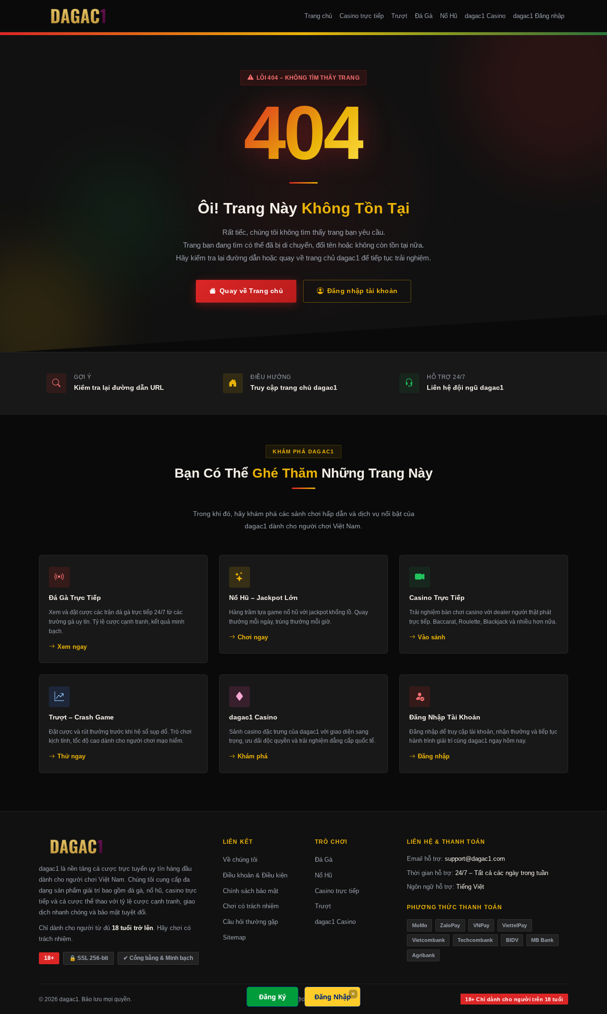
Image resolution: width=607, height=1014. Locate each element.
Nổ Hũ (448, 15)
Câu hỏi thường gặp (250, 921)
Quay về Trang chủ (251, 291)
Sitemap (234, 937)
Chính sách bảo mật (250, 890)
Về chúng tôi (240, 859)
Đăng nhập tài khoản (362, 291)
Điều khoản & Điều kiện (255, 875)
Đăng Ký (272, 996)
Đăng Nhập (332, 996)
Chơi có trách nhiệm (251, 906)
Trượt (399, 15)
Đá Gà (423, 15)
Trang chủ (318, 15)
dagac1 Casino (485, 15)
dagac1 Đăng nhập (538, 15)
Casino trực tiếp (362, 15)
